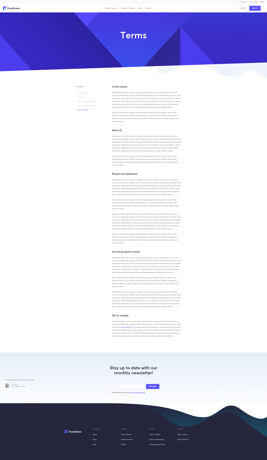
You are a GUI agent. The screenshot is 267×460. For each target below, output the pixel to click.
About (95, 439)
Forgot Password (183, 439)
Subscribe (153, 386)
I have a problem (155, 434)
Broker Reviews (111, 8)
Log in (243, 8)
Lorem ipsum (83, 93)
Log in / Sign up (182, 434)
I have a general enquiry (157, 444)
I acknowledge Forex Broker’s (128, 392)
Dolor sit (81, 97)
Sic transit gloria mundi (87, 105)
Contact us (253, 2)
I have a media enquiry (156, 439)
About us (244, 2)
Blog (140, 8)
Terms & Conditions (138, 392)
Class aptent (125, 327)
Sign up (255, 8)
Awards (149, 8)
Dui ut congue (83, 110)
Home (95, 434)
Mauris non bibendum (86, 101)
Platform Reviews (127, 8)
